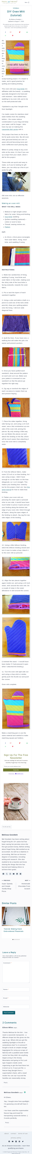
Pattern (7, 227)
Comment (7, 963)
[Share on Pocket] (12, 35)
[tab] (14, 939)
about (6, 1133)
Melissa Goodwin (16, 19)
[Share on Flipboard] (19, 32)
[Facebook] (9, 1141)
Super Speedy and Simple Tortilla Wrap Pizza (7, 886)
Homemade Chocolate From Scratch (24, 885)
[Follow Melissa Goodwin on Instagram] (10, 873)
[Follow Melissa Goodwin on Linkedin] (17, 873)
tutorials (16, 8)
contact (13, 1133)
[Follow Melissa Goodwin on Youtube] (13, 873)
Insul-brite (21, 89)
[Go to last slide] (4, 922)
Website (6, 1007)
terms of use (23, 1133)
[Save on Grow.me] (17, 35)
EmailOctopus (19, 773)
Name (6, 989)
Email (6, 998)
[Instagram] (16, 1141)
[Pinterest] (19, 1141)
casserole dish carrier (10, 129)
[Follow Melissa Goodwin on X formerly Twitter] (6, 873)
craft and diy (7, 826)
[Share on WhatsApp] (5, 35)
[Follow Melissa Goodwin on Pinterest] (20, 873)
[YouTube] (12, 1141)
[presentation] (16, 916)
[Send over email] (26, 32)
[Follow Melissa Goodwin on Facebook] (3, 873)
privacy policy (16, 1138)
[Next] (27, 922)
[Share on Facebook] (5, 32)
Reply (6, 1082)
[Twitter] (22, 1141)
